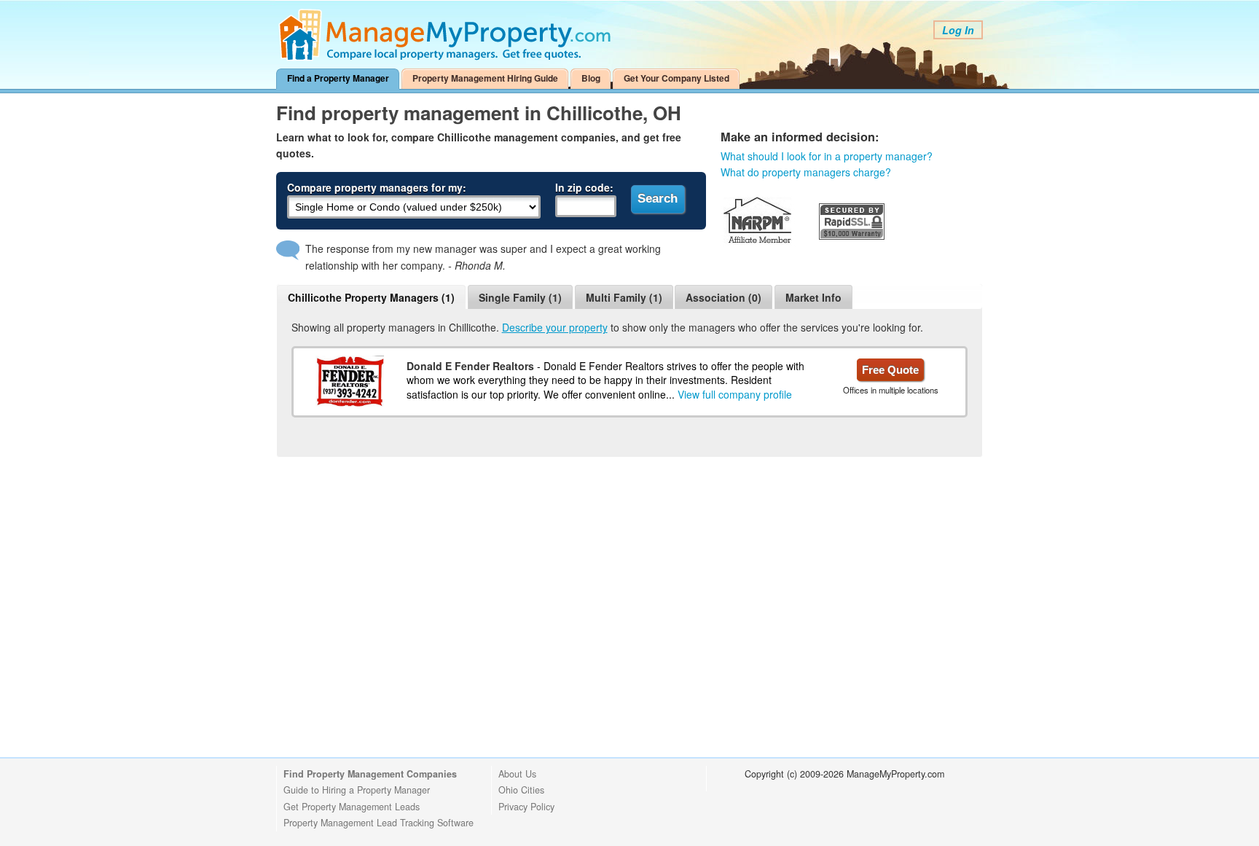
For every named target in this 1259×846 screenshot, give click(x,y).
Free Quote (890, 370)
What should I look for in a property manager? (827, 156)
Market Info (813, 297)
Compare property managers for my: (376, 187)
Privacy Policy (526, 806)
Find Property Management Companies (370, 773)
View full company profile (735, 394)
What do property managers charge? (806, 172)
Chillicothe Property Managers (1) (371, 297)
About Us (517, 773)
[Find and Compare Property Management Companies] (447, 57)
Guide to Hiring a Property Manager (356, 789)
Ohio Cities (521, 789)
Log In (958, 30)
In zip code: (584, 187)
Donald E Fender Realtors (470, 366)
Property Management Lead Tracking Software (378, 822)
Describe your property (555, 327)
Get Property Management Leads (351, 806)
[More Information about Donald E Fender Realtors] (349, 381)
